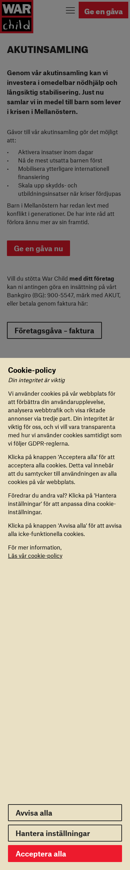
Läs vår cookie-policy (35, 555)
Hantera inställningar (53, 833)
